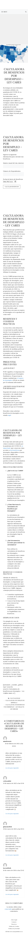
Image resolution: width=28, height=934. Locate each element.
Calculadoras (15, 698)
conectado (8, 909)
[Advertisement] (14, 29)
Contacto (14, 922)
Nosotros (14, 924)
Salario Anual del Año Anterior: (13, 163)
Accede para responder (12, 768)
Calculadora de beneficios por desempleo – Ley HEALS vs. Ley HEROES (14, 707)
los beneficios (14, 450)
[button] (26, 11)
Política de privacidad (14, 928)
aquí (9, 415)
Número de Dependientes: (12, 171)
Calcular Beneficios (12, 186)
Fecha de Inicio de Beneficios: (13, 179)
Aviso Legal (14, 920)
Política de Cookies (14, 926)
